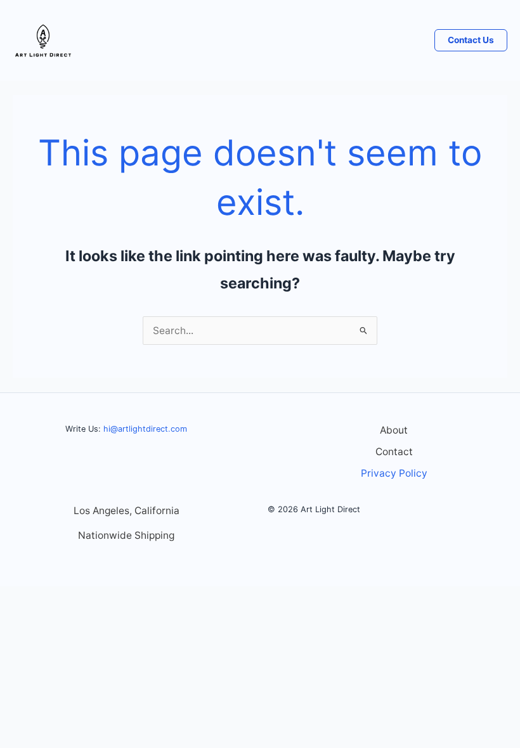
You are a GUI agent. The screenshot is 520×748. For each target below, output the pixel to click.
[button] (470, 40)
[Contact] (394, 452)
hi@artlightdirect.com (145, 429)
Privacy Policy (394, 473)
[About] (394, 431)
